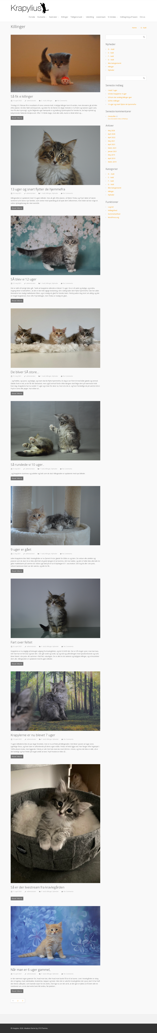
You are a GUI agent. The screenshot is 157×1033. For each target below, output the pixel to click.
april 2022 (111, 137)
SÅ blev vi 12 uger (23, 279)
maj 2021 (111, 141)
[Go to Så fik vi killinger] (55, 63)
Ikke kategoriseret (114, 63)
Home (134, 28)
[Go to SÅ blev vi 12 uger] (55, 245)
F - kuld (43, 193)
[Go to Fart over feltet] (55, 608)
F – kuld (111, 56)
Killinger (49, 101)
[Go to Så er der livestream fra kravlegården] (55, 823)
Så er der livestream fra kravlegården (37, 887)
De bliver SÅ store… (25, 372)
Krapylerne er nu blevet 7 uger (33, 735)
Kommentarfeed (114, 214)
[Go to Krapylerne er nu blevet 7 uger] (55, 701)
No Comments (62, 101)
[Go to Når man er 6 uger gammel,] (55, 935)
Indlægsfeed (112, 210)
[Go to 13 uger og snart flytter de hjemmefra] (55, 155)
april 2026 (111, 134)
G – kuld (111, 60)
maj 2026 (111, 130)
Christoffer (112, 116)
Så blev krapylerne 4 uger (117, 94)
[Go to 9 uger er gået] (55, 515)
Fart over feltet (21, 642)
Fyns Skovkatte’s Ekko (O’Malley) (118, 119)
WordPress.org (113, 217)
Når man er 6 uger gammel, (30, 969)
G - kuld (143, 28)
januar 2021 (112, 151)
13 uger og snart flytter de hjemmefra (38, 189)
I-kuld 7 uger (112, 90)
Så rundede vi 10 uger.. (27, 464)
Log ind (110, 207)
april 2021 (111, 144)
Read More (17, 118)
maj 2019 (111, 155)
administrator (31, 101)
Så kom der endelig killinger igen (120, 97)
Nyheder (55, 193)
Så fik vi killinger (22, 96)
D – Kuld (111, 49)
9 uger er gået (21, 549)
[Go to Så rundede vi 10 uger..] (55, 430)
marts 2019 (112, 162)
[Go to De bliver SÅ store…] (55, 338)
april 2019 (111, 158)
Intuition (27, 1028)
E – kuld (111, 53)
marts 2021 (112, 148)
